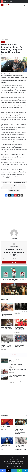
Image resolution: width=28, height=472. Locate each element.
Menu (18, 463)
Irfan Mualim (5, 55)
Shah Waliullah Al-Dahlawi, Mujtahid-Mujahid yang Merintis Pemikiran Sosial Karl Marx (6, 345)
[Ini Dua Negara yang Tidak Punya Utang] (4, 360)
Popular (14, 354)
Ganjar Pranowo (7, 182)
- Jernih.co (16, 459)
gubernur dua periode (19, 182)
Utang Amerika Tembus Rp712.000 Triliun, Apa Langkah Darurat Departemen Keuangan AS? (20, 448)
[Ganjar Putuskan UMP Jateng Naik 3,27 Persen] (7, 322)
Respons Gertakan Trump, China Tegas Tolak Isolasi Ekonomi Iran (6, 447)
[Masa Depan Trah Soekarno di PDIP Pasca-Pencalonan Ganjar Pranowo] (21, 322)
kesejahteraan (6, 187)
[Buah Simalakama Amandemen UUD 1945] (4, 371)
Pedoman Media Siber (19, 461)
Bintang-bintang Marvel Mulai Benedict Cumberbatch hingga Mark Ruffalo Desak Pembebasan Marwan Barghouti (20, 430)
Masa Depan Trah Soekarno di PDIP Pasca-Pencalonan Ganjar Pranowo (20, 329)
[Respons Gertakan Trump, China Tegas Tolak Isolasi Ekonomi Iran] (7, 440)
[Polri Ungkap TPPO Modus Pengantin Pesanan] (7, 422)
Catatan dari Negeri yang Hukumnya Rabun (21, 311)
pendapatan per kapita (19, 187)
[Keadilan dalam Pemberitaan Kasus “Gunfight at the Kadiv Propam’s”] (7, 307)
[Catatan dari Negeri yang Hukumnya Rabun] (21, 306)
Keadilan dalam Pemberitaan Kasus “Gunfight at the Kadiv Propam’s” (6, 313)
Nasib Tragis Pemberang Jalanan (17, 381)
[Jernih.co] (6, 5)
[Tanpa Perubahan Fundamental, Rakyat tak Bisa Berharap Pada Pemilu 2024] (21, 338)
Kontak (21, 463)
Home (3, 39)
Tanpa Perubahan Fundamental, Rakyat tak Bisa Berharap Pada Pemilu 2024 (21, 344)
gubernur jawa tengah (10, 185)
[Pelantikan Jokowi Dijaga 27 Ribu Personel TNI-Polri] (4, 377)
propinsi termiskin (14, 190)
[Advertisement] (14, 23)
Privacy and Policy (8, 463)
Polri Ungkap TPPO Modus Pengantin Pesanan (12, 1)
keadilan (21, 185)
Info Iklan (15, 463)
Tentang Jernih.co (7, 461)
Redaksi (13, 461)
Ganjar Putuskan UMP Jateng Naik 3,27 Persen (6, 328)
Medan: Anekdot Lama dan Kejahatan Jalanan (15, 365)
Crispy (6, 39)
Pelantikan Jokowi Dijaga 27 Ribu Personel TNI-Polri (17, 376)
